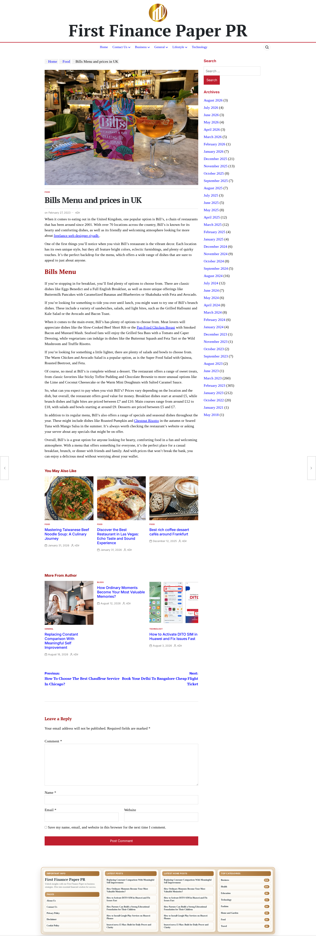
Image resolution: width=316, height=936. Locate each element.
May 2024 (211, 298)
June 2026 (211, 115)
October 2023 (214, 349)
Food (47, 192)
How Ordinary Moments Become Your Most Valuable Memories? (121, 592)
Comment (53, 741)
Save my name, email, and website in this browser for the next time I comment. (107, 827)
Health (224, 886)
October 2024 (214, 261)
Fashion (224, 906)
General (159, 47)
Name (50, 792)
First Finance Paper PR (158, 30)
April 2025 (212, 217)
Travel (224, 926)
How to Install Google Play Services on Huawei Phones (128, 917)
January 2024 (213, 327)
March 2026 (213, 137)
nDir (77, 212)
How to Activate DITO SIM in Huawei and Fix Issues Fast (173, 636)
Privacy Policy (53, 913)
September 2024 (216, 268)
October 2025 (214, 173)
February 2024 (214, 320)
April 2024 (212, 305)
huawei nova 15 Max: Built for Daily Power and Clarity (129, 926)
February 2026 (214, 144)
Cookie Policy (53, 925)
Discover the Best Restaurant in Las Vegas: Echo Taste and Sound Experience (118, 536)
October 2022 (214, 400)
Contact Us (119, 47)
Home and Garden (229, 913)
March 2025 (213, 225)
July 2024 (211, 283)
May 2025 (211, 210)
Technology (199, 47)
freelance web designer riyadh (76, 235)
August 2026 (213, 100)
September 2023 (216, 356)
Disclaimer (52, 919)
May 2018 (211, 415)
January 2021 (213, 407)
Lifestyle (178, 47)
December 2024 (215, 246)
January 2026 (213, 151)
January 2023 (213, 393)
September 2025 (216, 181)
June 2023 (211, 371)
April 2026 (212, 129)
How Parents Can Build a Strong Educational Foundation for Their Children (128, 908)
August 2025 (213, 188)
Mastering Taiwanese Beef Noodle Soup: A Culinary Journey (67, 534)
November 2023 (215, 342)
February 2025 (214, 232)
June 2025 (211, 203)
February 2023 (214, 385)
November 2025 (215, 166)
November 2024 (215, 254)
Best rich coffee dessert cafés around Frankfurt (169, 532)
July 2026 (211, 108)
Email (50, 810)
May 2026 (211, 122)
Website (130, 810)
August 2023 (213, 363)
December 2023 (215, 334)
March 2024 (213, 312)
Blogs (100, 582)
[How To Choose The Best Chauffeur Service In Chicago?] (4, 468)
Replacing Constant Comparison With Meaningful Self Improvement (61, 641)
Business (141, 47)
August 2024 (213, 276)
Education (226, 893)
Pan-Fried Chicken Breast (156, 327)
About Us (51, 900)
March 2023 (213, 378)
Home (104, 47)
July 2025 (211, 195)
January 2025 (213, 239)
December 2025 (215, 159)
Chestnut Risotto (146, 421)
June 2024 (211, 290)
